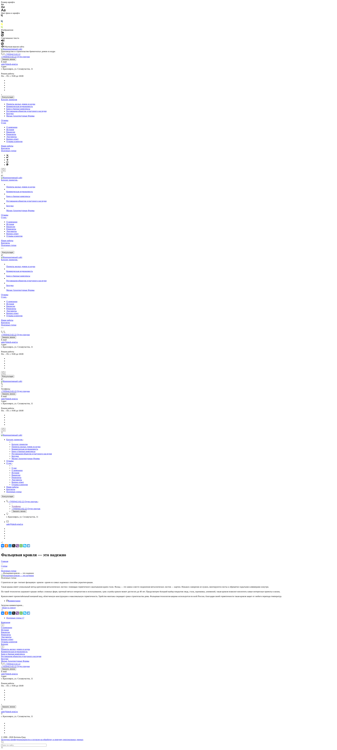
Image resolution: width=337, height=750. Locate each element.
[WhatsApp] (21, 545)
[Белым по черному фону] (2, 19)
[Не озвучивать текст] (2, 44)
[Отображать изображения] (2, 32)
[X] (13, 545)
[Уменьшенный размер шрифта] (2, 4)
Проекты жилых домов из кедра (20, 104)
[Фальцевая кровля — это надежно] (17, 575)
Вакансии (10, 132)
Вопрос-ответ (12, 139)
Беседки (10, 113)
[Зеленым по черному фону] (2, 27)
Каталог (4, 644)
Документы (11, 137)
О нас (3, 123)
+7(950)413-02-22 (12, 54)
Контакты (5, 148)
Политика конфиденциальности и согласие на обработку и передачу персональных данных (42, 739)
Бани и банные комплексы (18, 109)
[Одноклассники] (6, 545)
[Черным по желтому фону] (2, 25)
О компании (11, 127)
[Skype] (24, 545)
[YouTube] (7, 162)
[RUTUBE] (7, 157)
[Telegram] (7, 160)
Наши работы (7, 146)
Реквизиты (11, 134)
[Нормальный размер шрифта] (3, 7)
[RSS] (2, 548)
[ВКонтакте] (7, 155)
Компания (5, 622)
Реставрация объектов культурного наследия (26, 111)
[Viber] (17, 545)
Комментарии (14, 601)
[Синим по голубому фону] (2, 22)
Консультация (7, 97)
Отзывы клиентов (14, 141)
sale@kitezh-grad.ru (9, 64)
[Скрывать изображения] (2, 36)
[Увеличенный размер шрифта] (3, 11)
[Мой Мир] (10, 545)
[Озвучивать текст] (2, 41)
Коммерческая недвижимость (19, 106)
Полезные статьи (8, 151)
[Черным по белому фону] (2, 16)
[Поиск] (3, 170)
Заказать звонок (8, 59)
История (10, 129)
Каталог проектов (9, 99)
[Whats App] (7, 165)
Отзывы (4, 120)
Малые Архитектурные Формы (20, 116)
